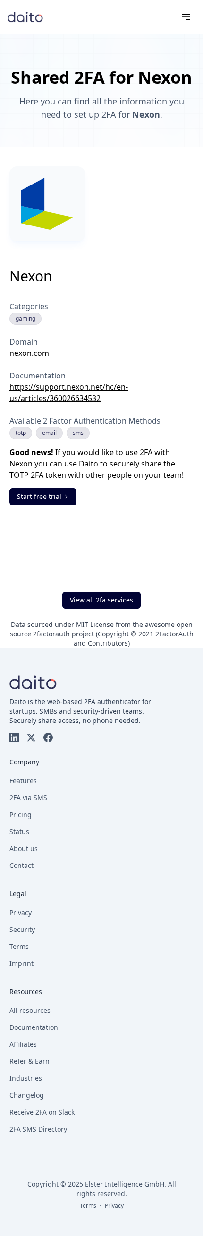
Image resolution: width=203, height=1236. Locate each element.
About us (23, 848)
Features (23, 780)
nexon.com (29, 353)
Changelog (26, 1095)
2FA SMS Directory (38, 1128)
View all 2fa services (101, 599)
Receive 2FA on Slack (42, 1112)
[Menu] (186, 17)
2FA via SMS (28, 797)
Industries (25, 1078)
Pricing (20, 814)
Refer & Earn (29, 1061)
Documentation (33, 1027)
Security (22, 929)
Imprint (21, 963)
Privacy (20, 912)
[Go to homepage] (25, 16)
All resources (30, 1010)
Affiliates (23, 1044)
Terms (19, 946)
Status (19, 831)
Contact (21, 865)
